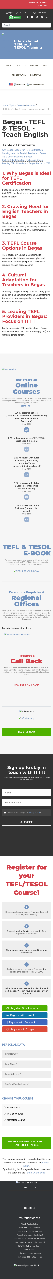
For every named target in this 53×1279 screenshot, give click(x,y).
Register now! (26, 732)
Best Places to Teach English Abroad (30, 1242)
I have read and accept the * (24, 812)
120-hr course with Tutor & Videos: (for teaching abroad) (26, 509)
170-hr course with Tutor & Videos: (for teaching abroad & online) (26, 487)
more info (25, 406)
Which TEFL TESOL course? (30, 1253)
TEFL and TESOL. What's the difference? (30, 1239)
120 (26, 520)
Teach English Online (29, 1224)
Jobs (45, 66)
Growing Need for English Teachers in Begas (24, 153)
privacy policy (34, 812)
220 (26, 475)
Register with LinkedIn (22, 1015)
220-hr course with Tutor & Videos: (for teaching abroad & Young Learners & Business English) (26, 463)
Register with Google (22, 1029)
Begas (12, 122)
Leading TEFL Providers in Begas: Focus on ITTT (26, 163)
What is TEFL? (29, 1250)
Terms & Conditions (35, 1172)
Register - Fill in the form (24, 1008)
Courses (34, 66)
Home (8, 66)
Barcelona (30, 105)
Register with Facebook (22, 1022)
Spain (12, 105)
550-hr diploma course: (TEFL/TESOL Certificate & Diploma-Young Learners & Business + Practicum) (26, 418)
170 (26, 497)
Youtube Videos (29, 1218)
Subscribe (26, 822)
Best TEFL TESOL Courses (29, 1228)
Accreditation (19, 75)
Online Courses (38, 2)
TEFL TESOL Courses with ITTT (30, 1231)
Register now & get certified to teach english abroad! (26, 1143)
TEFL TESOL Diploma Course (29, 1246)
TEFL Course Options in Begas (17, 156)
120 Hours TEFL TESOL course (30, 1257)
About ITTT (20, 66)
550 (26, 430)
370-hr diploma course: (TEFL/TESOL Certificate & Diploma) (26, 441)
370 (26, 449)
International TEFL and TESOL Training (28, 44)
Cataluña (21, 105)
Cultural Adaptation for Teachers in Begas (22, 160)
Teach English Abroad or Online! (30, 1235)
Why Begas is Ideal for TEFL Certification (22, 150)
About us (30, 1187)
